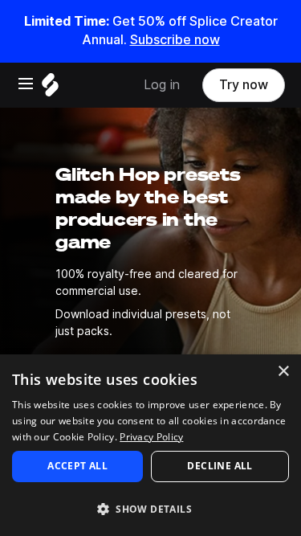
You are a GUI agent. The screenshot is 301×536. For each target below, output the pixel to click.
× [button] (283, 372)
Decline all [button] (219, 466)
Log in (162, 84)
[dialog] (150, 445)
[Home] (50, 89)
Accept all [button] (77, 466)
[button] (150, 508)
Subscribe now (175, 39)
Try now (243, 84)
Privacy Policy (151, 437)
